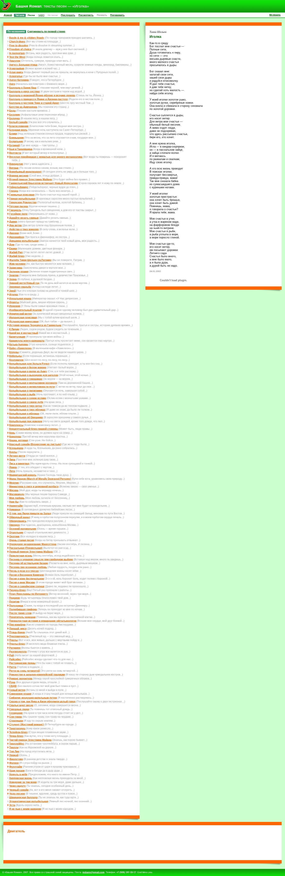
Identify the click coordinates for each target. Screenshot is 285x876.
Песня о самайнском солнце (26, 586)
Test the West (17, 57)
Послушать (68, 15)
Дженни (14, 233)
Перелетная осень (20, 555)
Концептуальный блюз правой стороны (33, 428)
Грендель (15, 210)
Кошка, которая (18, 440)
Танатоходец (17, 728)
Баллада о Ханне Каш (22, 87)
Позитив (14, 601)
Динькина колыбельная (24, 240)
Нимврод (14, 509)
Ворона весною (18, 175)
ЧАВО (41, 15)
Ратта (12, 667)
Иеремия (14, 306)
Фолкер (14, 763)
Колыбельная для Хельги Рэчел (29, 363)
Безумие (14, 114)
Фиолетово (16, 759)
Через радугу (17, 785)
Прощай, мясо (17, 628)
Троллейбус (16, 743)
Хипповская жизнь (20, 778)
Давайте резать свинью (24, 217)
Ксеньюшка (16, 448)
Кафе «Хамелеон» (20, 348)
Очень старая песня (21, 540)
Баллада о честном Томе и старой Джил (34, 103)
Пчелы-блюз (17, 643)
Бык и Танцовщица (20, 149)
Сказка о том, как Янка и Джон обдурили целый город (42, 701)
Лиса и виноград (19, 463)
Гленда (13, 190)
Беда (12, 110)
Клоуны (14, 352)
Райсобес (15, 659)
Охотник (14, 536)
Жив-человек (17, 263)
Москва (13, 490)
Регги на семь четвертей (24, 670)
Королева (15, 436)
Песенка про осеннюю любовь (28, 567)
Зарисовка (15, 267)
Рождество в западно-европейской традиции (37, 674)
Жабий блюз (16, 256)
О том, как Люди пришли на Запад (30, 513)
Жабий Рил (16, 252)
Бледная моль (18, 129)
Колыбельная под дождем (25, 421)
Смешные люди (19, 709)
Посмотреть (85, 15)
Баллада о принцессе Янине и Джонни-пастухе (38, 99)
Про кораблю (17, 624)
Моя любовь (16, 498)
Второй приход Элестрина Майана (30, 179)
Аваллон (14, 60)
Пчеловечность (19, 636)
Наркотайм (16, 505)
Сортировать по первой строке (46, 31)
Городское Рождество (23, 202)
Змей (12, 290)
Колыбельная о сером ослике (27, 398)
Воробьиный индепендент (25, 171)
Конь (12, 432)
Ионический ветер (20, 313)
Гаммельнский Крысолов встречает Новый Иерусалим (43, 183)
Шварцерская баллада (23, 797)
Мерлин (14, 482)
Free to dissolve (18, 45)
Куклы (13, 452)
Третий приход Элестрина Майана (30, 740)
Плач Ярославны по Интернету (28, 593)
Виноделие (16, 164)
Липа (12, 459)
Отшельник (16, 532)
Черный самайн (19, 789)
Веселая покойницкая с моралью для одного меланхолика (45, 156)
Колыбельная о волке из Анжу (28, 371)
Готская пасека (18, 206)
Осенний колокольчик (22, 528)
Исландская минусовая (24, 321)
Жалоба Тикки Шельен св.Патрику (30, 260)
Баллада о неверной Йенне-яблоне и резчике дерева (42, 95)
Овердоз (14, 525)
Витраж (14, 168)
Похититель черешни (22, 617)
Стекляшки (16, 720)
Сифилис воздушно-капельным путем (33, 697)
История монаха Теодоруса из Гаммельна (35, 325)
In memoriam (17, 53)
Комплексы (16, 425)
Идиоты (14, 302)
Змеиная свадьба (20, 286)
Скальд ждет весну (21, 705)
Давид (13, 221)
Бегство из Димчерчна (23, 107)
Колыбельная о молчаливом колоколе (33, 382)
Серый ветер (17, 690)
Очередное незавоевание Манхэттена (32, 544)
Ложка (13, 467)
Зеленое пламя (18, 271)
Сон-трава (15, 716)
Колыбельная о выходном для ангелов (33, 375)
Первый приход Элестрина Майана (31, 551)
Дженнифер (16, 237)
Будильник (16, 141)
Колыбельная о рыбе (22, 394)
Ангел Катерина (19, 80)
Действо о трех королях (24, 229)
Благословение (19, 126)
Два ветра (15, 225)
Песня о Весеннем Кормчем (26, 574)
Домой (8, 15)
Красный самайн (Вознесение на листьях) (35, 444)
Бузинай (14, 145)
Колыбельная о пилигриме (25, 390)
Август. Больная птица (23, 64)
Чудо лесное (17, 793)
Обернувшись (17, 521)
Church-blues (17, 41)
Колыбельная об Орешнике (26, 417)
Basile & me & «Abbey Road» (26, 37)
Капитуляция (17, 336)
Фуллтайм (15, 766)
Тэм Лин (14, 751)
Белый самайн (18, 122)
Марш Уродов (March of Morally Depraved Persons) (40, 478)
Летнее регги (17, 455)
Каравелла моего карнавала (26, 340)
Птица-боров (17, 632)
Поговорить (117, 15)
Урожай (13, 755)
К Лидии (14, 329)
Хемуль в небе (18, 774)
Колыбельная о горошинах (25, 379)
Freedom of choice (20, 49)
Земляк (14, 275)
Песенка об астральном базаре (28, 563)
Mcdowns (275, 15)
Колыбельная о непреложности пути (32, 386)
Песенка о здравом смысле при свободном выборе (41, 559)
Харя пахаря (17, 770)
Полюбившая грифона (23, 609)
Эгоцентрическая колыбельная (28, 801)
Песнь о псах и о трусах (24, 571)
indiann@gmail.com (93, 872)
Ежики (13, 248)
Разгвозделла (18, 651)
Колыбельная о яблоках (24, 413)
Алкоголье (16, 76)
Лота (12, 471)
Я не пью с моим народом (25, 808)
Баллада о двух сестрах (24, 91)
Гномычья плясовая (21, 194)
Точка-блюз (16, 736)
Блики (13, 133)
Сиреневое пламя (20, 693)
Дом (11, 244)
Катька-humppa (18, 344)
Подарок (14, 597)
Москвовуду (16, 494)
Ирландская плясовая (23, 317)
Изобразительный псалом (25, 310)
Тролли (13, 747)
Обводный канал (19, 517)
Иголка (13, 294)
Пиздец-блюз (17, 590)
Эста (12, 805)
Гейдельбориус (18, 187)
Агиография (16, 68)
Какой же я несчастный (23, 333)
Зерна (13, 279)
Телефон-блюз (18, 732)
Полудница (16, 605)
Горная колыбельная (22, 198)
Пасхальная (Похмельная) (25, 548)
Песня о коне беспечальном (26, 578)
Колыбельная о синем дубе (26, 402)
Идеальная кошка (20, 298)
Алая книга (16, 72)
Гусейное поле (18, 213)
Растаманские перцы (22, 663)
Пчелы (13, 640)
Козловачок (16, 360)
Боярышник (16, 137)
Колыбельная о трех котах (25, 405)
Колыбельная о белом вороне (27, 367)
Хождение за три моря (23, 782)
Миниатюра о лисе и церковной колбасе (34, 486)
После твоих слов (20, 613)
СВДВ (13, 686)
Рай (11, 655)
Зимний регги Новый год (24, 283)
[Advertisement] (142, 846)
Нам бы (14, 501)
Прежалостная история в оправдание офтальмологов (42, 620)
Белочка (14, 118)
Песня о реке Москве (22, 582)
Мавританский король (22, 475)
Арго (12, 84)
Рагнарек (14, 647)
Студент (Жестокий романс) (26, 724)
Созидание (16, 713)
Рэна (12, 682)
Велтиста (15, 152)
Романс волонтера (20, 678)
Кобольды (15, 356)
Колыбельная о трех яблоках (27, 409)
